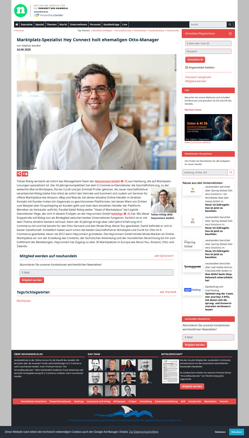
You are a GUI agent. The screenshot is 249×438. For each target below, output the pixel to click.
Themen (52, 24)
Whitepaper (119, 401)
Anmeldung (146, 401)
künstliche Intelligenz (102, 30)
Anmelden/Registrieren (200, 33)
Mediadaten (210, 401)
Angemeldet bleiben (201, 67)
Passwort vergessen (198, 77)
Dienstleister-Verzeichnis (33, 401)
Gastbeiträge (111, 24)
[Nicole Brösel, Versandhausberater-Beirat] (129, 364)
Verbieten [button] (220, 432)
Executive (27, 24)
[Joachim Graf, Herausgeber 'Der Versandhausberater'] (145, 364)
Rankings (79, 401)
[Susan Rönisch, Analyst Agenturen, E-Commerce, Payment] (112, 390)
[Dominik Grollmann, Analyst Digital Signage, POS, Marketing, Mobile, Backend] (96, 377)
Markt (63, 24)
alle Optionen (163, 256)
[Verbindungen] (126, 181)
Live (124, 24)
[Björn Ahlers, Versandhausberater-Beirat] (96, 364)
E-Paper (133, 401)
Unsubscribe (194, 401)
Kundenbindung (156, 30)
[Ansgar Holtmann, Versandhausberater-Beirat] (129, 377)
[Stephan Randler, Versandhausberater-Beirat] (96, 390)
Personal (95, 24)
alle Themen (167, 292)
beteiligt (117, 214)
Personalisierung (123, 30)
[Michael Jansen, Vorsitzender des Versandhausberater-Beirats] (145, 377)
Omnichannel (139, 30)
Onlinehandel (172, 30)
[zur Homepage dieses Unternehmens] (121, 181)
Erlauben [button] (237, 432)
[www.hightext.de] (124, 411)
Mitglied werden (32, 280)
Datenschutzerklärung (166, 401)
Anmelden (194, 59)
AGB (183, 401)
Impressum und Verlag (98, 401)
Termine (224, 401)
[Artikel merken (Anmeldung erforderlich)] (25, 173)
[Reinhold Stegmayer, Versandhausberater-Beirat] (129, 390)
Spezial (39, 24)
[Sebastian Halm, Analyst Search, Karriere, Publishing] (112, 377)
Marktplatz (24, 301)
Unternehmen (78, 24)
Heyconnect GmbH (107, 181)
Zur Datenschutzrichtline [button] (143, 431)
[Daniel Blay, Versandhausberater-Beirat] (112, 364)
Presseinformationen (60, 401)
